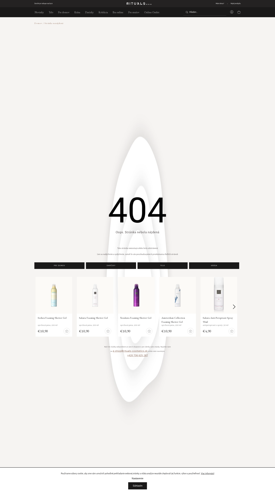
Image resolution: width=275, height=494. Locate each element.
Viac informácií (207, 473)
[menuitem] (39, 12)
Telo (162, 265)
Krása (214, 265)
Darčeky (111, 265)
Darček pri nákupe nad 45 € (43, 3)
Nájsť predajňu (236, 3)
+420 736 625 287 (137, 355)
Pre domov (59, 265)
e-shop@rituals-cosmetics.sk (130, 351)
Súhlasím (137, 486)
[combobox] (204, 12)
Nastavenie (137, 478)
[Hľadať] (186, 12)
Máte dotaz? (220, 3)
